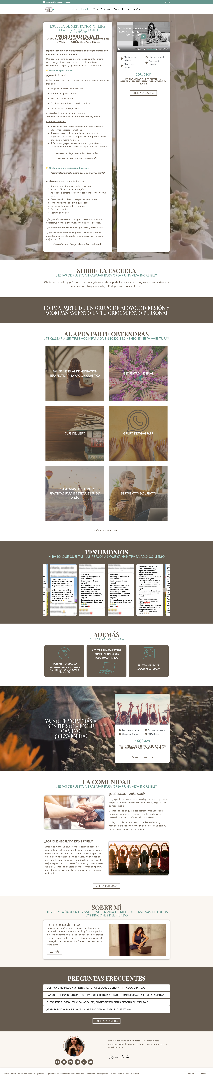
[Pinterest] (70, 1062)
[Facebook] (57, 1062)
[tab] (106, 987)
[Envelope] (90, 1062)
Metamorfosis (134, 9)
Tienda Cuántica (101, 9)
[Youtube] (64, 1062)
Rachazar (190, 1074)
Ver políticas (134, 1074)
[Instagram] (77, 1062)
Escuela (85, 9)
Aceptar (204, 1074)
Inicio (74, 9)
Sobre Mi (118, 9)
